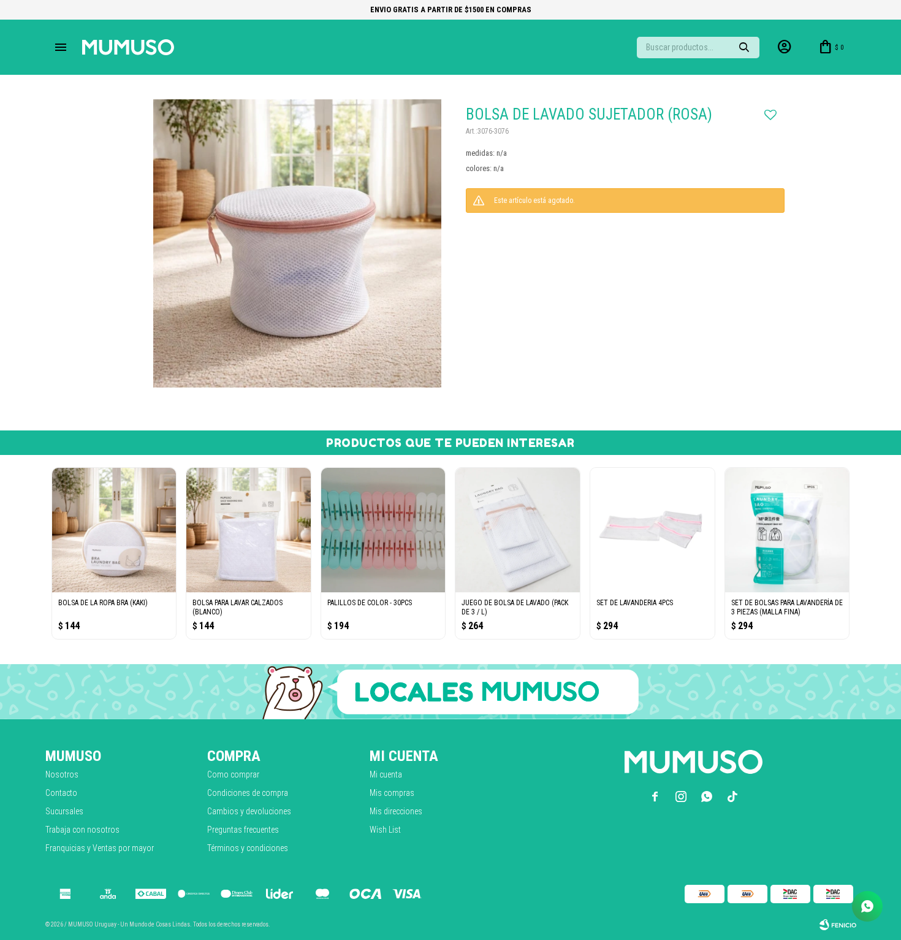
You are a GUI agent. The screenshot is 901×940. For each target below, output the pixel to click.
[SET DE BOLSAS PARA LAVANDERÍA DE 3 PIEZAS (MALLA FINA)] (787, 530)
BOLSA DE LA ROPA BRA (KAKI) (103, 602)
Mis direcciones (396, 811)
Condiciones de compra (247, 793)
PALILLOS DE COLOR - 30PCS (369, 602)
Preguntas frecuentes (243, 830)
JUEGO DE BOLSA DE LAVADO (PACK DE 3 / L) (515, 607)
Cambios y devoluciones (249, 811)
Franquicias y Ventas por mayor (99, 848)
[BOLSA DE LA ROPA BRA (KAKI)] (114, 530)
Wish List (385, 830)
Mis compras (392, 793)
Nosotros (61, 774)
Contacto (61, 793)
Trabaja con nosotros (82, 830)
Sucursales (64, 811)
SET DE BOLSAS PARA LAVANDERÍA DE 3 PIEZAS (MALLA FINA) (787, 607)
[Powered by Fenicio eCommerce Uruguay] (837, 924)
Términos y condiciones (247, 848)
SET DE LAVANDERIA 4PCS (634, 602)
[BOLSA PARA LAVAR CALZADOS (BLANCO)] (248, 530)
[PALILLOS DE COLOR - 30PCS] (383, 530)
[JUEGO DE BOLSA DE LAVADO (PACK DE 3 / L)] (517, 530)
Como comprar (233, 774)
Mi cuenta (386, 774)
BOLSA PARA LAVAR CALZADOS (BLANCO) (237, 607)
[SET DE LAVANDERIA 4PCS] (652, 530)
